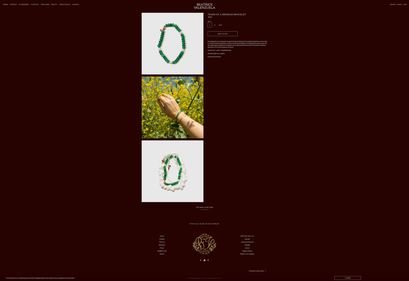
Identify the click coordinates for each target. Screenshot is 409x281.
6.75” (220, 25)
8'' (215, 25)
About (162, 236)
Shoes (5, 4)
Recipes (247, 245)
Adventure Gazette (247, 242)
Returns (162, 242)
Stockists (162, 245)
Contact (162, 239)
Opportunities (247, 251)
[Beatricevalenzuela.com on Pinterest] (208, 260)
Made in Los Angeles (247, 254)
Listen (247, 248)
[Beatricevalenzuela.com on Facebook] (201, 260)
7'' (210, 25)
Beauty (54, 4)
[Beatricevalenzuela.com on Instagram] (204, 260)
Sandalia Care (161, 251)
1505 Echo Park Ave (247, 236)
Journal (75, 4)
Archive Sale (64, 4)
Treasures (45, 4)
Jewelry (13, 4)
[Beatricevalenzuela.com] (204, 6)
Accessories (24, 4)
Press (162, 248)
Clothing (35, 4)
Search (162, 254)
